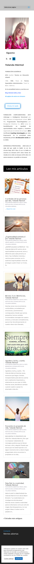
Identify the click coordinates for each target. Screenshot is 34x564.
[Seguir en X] (6, 58)
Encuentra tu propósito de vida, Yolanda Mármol (15, 427)
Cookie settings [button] (9, 558)
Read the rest (11, 209)
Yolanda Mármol (10, 206)
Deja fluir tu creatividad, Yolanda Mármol (14, 484)
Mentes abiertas (13, 202)
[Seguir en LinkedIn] (13, 58)
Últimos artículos (19, 204)
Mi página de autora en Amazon (15, 96)
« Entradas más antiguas (12, 518)
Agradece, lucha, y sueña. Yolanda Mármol (15, 361)
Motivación (9, 204)
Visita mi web (12, 106)
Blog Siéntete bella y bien (13, 93)
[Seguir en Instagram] (10, 58)
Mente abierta (10, 242)
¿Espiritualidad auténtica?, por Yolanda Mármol (15, 238)
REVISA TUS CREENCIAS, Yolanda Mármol (15, 297)
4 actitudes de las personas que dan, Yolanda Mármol (15, 200)
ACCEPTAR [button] (19, 558)
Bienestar (8, 366)
